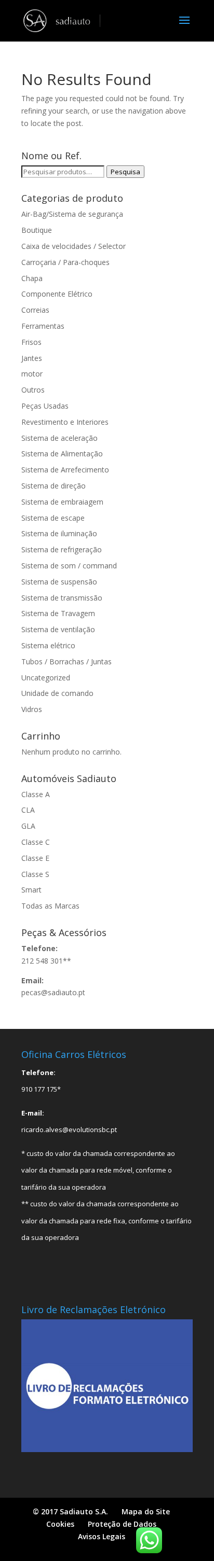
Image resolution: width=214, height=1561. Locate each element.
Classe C (35, 842)
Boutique (36, 230)
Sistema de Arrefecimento (65, 470)
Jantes (31, 358)
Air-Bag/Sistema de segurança (72, 214)
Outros (33, 390)
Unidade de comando (57, 693)
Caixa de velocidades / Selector (73, 246)
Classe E (35, 858)
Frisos (31, 342)
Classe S (35, 874)
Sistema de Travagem (58, 613)
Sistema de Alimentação (62, 453)
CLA (28, 810)
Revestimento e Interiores (65, 422)
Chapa (32, 278)
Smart (31, 890)
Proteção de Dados (122, 1524)
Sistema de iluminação (59, 533)
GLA (28, 826)
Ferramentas (42, 326)
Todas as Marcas (50, 906)
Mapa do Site (146, 1511)
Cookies (60, 1524)
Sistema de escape (53, 518)
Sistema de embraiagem (62, 502)
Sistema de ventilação (58, 629)
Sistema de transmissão (61, 598)
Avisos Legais (101, 1536)
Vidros (31, 709)
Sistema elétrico (48, 645)
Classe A (35, 794)
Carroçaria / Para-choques (65, 262)
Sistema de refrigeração (61, 549)
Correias (35, 310)
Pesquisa (125, 171)
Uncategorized (45, 677)
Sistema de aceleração (59, 438)
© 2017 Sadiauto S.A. (70, 1511)
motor (32, 374)
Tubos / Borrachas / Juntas (66, 661)
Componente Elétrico (56, 294)
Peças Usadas (45, 406)
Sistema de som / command (69, 565)
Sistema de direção (53, 486)
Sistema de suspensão (59, 582)
